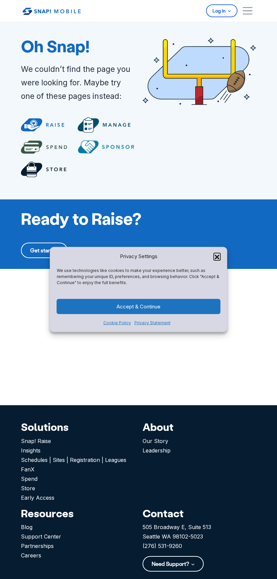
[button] (217, 256)
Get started (44, 250)
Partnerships (37, 546)
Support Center (41, 536)
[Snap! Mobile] (52, 10)
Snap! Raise (36, 441)
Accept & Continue (138, 306)
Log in (219, 10)
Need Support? (171, 563)
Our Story (155, 441)
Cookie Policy (117, 322)
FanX (27, 469)
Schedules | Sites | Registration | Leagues (73, 460)
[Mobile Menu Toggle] (247, 10)
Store (28, 488)
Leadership (157, 450)
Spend (29, 478)
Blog (26, 527)
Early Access (37, 497)
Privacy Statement (152, 322)
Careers (31, 555)
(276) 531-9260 (162, 546)
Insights (31, 450)
